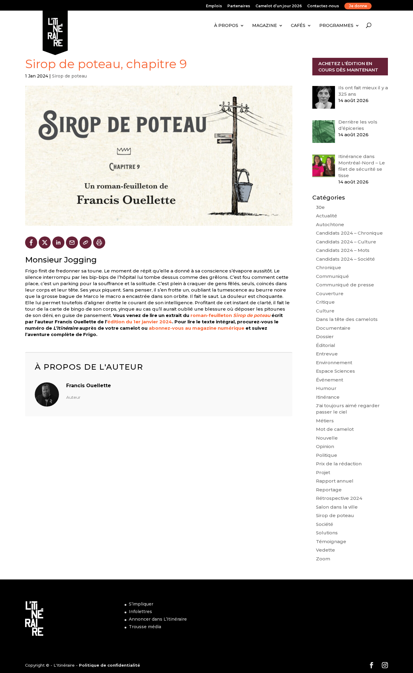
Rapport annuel (334, 481)
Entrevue (327, 354)
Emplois (214, 6)
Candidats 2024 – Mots (342, 250)
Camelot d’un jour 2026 (278, 6)
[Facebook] (31, 242)
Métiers (325, 421)
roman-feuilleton (230, 315)
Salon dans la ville (337, 507)
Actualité (326, 216)
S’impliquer (141, 604)
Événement (329, 380)
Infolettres (140, 611)
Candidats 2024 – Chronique (349, 233)
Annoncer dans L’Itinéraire (158, 619)
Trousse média (145, 626)
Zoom (323, 559)
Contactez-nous (323, 6)
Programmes (336, 25)
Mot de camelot (335, 429)
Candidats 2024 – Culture (346, 242)
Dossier (325, 336)
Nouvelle (327, 438)
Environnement (334, 362)
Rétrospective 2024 (339, 498)
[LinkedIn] (58, 242)
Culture (325, 311)
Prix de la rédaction (339, 464)
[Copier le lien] (86, 242)
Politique (326, 455)
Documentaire (333, 328)
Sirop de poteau (69, 76)
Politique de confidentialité (109, 665)
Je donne (358, 6)
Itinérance (328, 397)
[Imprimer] (99, 242)
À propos (226, 25)
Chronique (328, 267)
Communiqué (332, 276)
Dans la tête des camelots (347, 319)
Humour (326, 388)
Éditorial (325, 345)
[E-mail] (72, 242)
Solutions (327, 533)
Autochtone (330, 224)
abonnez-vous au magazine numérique (196, 328)
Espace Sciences (335, 371)
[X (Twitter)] (45, 242)
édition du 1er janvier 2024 (139, 322)
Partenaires (238, 6)
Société (324, 524)
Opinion (325, 446)
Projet (323, 472)
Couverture (329, 293)
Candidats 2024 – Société (345, 259)
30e (320, 207)
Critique (325, 302)
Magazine (264, 25)
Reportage (329, 490)
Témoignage (331, 541)
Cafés (298, 25)
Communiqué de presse (345, 285)
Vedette (325, 550)
